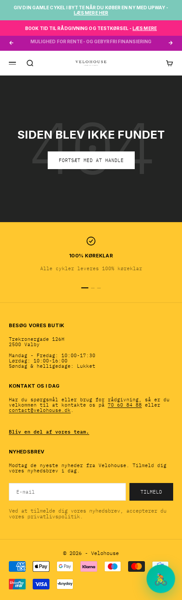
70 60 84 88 (125, 405)
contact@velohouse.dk (40, 410)
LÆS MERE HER (91, 12)
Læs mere (145, 28)
